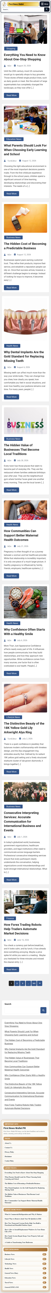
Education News (13, 139)
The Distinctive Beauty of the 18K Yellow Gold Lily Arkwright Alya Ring (24, 728)
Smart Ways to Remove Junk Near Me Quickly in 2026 (23, 1219)
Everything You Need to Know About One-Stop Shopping (25, 57)
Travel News (9, 1282)
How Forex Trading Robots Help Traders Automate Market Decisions (22, 929)
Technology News (10, 1264)
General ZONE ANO (12, 1287)
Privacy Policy (9, 1152)
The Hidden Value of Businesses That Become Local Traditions (21, 449)
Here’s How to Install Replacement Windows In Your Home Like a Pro (25, 1230)
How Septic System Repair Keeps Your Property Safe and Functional (24, 1237)
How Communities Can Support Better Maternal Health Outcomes (21, 535)
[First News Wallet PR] (4, 4)
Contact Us (8, 1147)
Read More (11, 95)
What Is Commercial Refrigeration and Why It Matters (23, 1214)
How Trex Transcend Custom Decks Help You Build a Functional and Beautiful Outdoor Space (23, 1224)
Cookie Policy (9, 1161)
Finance (10, 918)
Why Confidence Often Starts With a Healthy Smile (24, 632)
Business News (13, 237)
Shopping (10, 48)
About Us (8, 1143)
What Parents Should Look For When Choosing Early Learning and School (25, 150)
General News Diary (11, 1273)
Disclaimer (8, 1156)
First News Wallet (16, 4)
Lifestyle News (13, 717)
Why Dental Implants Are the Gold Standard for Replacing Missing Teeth (24, 356)
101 (34, 983)
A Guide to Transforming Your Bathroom (19, 1242)
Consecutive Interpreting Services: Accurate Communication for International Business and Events (22, 821)
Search (8, 1004)
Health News (12, 346)
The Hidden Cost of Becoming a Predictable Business (25, 246)
